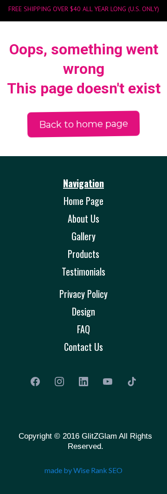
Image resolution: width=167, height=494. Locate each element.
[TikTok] (132, 381)
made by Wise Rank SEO (83, 470)
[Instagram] (59, 381)
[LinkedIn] (83, 381)
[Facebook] (35, 381)
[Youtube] (108, 381)
